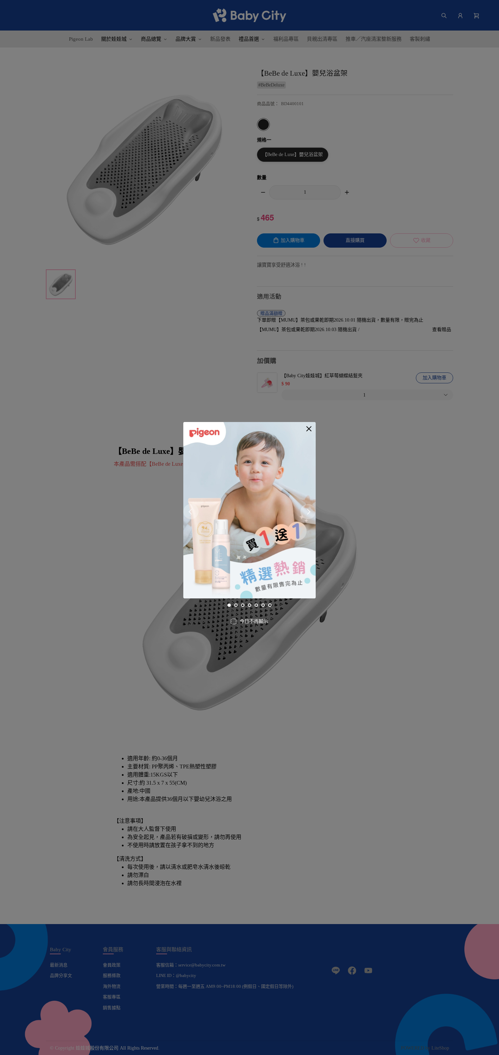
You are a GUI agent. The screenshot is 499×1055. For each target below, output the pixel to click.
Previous (191, 511)
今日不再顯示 (254, 621)
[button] (309, 429)
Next (308, 511)
